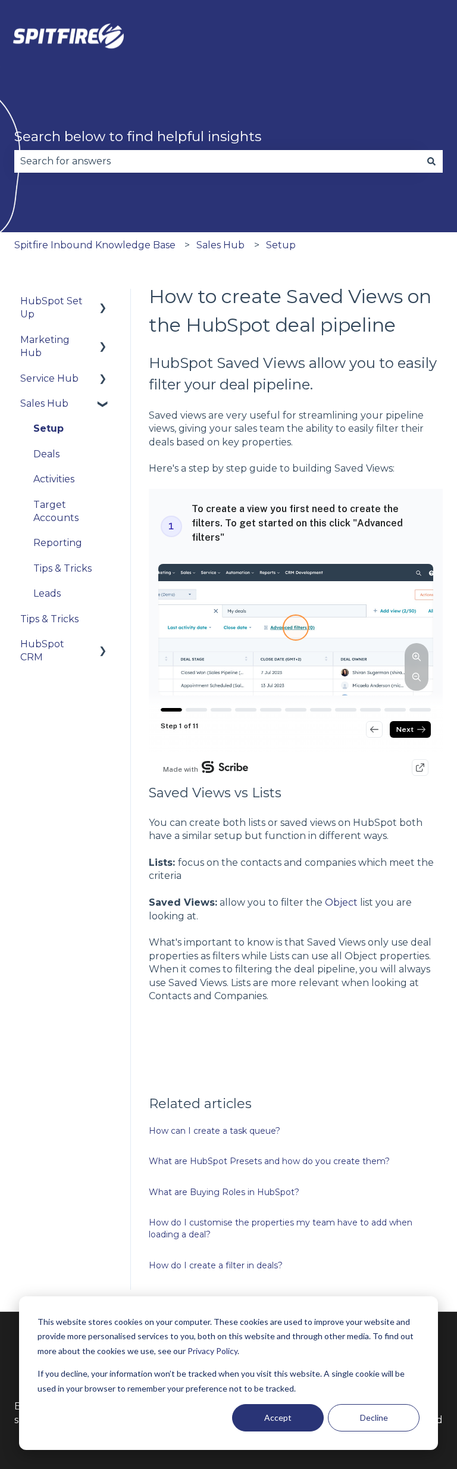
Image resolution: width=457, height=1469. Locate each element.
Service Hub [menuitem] (49, 378)
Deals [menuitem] (46, 454)
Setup (281, 245)
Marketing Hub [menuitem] (45, 346)
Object (341, 902)
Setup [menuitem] (48, 428)
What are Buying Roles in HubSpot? (224, 1192)
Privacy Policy (212, 1351)
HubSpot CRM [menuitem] (42, 650)
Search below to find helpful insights (137, 136)
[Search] (431, 161)
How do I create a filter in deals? (216, 1265)
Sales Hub (220, 245)
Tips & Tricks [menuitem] (62, 568)
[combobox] (217, 161)
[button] (102, 302)
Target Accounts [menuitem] (56, 511)
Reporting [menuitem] (57, 542)
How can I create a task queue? (214, 1130)
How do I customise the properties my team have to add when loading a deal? (280, 1228)
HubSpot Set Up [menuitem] (51, 307)
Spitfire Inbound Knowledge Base (95, 245)
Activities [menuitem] (53, 479)
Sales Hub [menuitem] (44, 403)
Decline (374, 1417)
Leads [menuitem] (47, 593)
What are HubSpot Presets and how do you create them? (269, 1161)
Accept (278, 1417)
